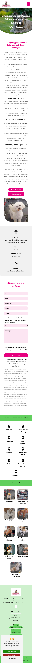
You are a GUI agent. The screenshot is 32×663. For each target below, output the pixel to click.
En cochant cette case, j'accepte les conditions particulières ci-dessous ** (15, 349)
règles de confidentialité (15, 362)
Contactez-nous (17, 194)
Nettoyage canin (16, 630)
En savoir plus (17, 189)
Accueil (15, 615)
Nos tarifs (11, 619)
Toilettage (16, 625)
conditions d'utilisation (12, 364)
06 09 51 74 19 (16, 256)
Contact (15, 620)
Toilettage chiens (16, 632)
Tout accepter (11, 651)
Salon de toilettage (16, 635)
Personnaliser (12, 658)
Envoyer (17, 355)
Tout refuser (12, 655)
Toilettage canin (15, 617)
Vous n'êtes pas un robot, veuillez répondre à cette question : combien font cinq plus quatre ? (15, 320)
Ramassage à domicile (16, 627)
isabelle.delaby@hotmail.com (16, 271)
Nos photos (19, 619)
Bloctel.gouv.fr (24, 405)
